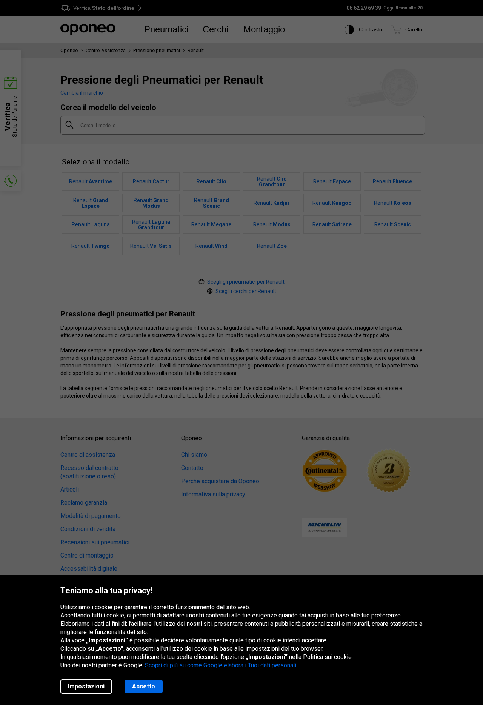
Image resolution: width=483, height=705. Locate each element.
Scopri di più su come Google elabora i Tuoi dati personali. (221, 665)
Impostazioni (86, 686)
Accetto (143, 686)
